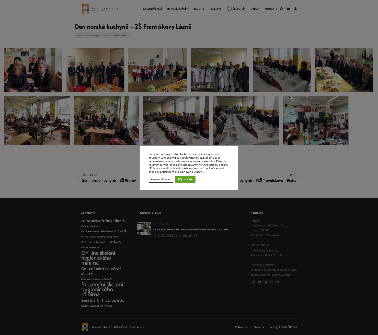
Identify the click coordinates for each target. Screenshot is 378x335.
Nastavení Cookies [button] (161, 179)
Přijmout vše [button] (185, 179)
